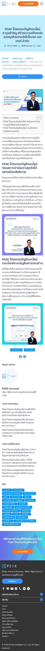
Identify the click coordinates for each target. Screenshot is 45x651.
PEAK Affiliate (7, 615)
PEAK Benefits (7, 612)
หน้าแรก (5, 606)
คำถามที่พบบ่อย (7, 624)
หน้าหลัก (5, 58)
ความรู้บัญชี (30, 500)
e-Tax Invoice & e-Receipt (12, 493)
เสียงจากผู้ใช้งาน (19, 61)
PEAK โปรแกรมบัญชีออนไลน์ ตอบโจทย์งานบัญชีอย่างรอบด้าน (20, 129)
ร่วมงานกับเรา (7, 627)
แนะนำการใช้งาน (20, 521)
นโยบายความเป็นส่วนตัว (10, 630)
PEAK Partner (16, 350)
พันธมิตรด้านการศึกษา (23, 507)
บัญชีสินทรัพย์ (8, 507)
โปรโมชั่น (31, 521)
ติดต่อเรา (12, 581)
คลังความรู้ (17, 58)
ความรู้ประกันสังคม (9, 504)
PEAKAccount (27, 45)
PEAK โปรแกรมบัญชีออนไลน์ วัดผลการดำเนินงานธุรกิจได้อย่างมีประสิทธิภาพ (21, 123)
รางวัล (16, 514)
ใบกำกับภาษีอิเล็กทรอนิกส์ (11, 524)
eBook (6, 497)
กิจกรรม (27, 497)
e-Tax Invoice (18, 490)
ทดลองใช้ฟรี (28, 3)
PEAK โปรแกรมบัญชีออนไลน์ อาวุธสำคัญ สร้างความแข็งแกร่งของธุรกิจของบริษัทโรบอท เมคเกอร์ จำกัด (22, 65)
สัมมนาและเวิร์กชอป (8, 618)
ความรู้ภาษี (22, 504)
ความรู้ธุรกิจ (19, 500)
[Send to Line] (24, 357)
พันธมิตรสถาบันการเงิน (11, 510)
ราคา (4, 609)
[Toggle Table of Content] (37, 118)
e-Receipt (7, 490)
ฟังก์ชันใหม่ (25, 510)
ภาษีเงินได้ (7, 514)
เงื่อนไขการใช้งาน (8, 633)
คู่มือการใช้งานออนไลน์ (10, 621)
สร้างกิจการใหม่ (8, 517)
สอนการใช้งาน (21, 517)
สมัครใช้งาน (25, 514)
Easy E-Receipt (29, 493)
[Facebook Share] (20, 357)
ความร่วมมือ (29, 350)
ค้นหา (24, 76)
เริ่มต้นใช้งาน (8, 521)
